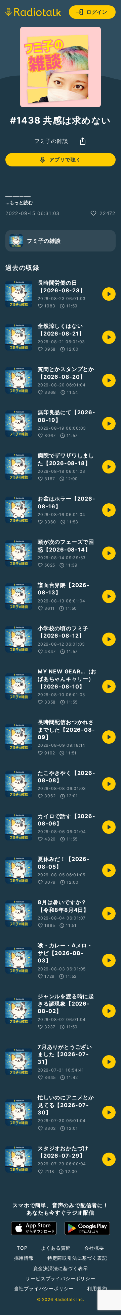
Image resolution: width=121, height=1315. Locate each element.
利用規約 (97, 1288)
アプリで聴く (65, 159)
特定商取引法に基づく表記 (77, 1258)
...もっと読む (19, 202)
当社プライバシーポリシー (44, 1288)
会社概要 (94, 1248)
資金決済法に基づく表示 (60, 1268)
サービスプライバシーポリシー (60, 1278)
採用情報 (24, 1258)
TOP (22, 1248)
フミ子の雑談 (51, 141)
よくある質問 (56, 1248)
